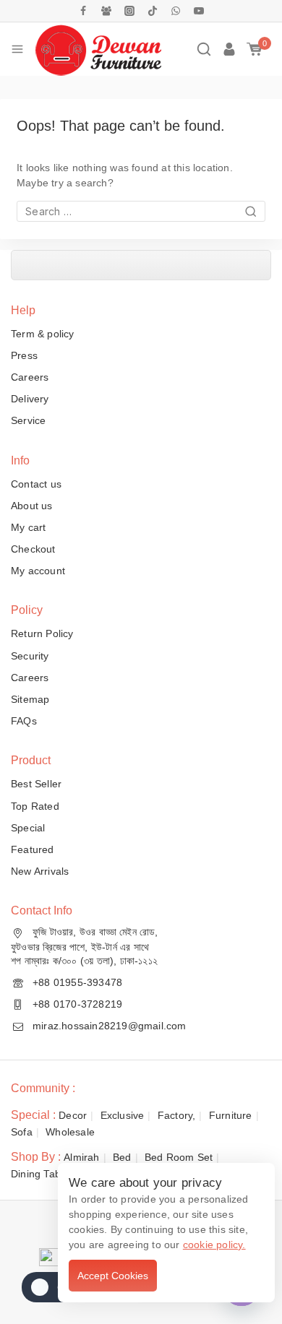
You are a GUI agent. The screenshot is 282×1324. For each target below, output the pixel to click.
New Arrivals (40, 871)
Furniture (230, 1115)
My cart (28, 527)
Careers (29, 377)
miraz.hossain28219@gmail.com (110, 1025)
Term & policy (42, 333)
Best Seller (36, 783)
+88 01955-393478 (77, 982)
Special (28, 828)
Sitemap (30, 699)
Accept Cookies (112, 1275)
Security (30, 656)
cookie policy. (214, 1244)
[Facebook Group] (106, 11)
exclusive (123, 1115)
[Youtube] (199, 11)
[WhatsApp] (176, 11)
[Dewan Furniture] (98, 49)
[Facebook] (83, 11)
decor (73, 1115)
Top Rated (35, 806)
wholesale (70, 1132)
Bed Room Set (179, 1157)
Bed (122, 1157)
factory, (177, 1115)
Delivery (30, 398)
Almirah (81, 1157)
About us (32, 505)
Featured (32, 849)
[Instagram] (129, 11)
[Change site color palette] (51, 1287)
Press (24, 355)
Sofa (22, 1132)
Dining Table (40, 1174)
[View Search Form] (204, 49)
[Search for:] (141, 211)
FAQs (24, 721)
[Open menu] (17, 49)
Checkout (33, 549)
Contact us (36, 484)
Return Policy (42, 633)
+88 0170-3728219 (77, 1004)
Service (28, 420)
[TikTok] (152, 11)
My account (38, 570)
